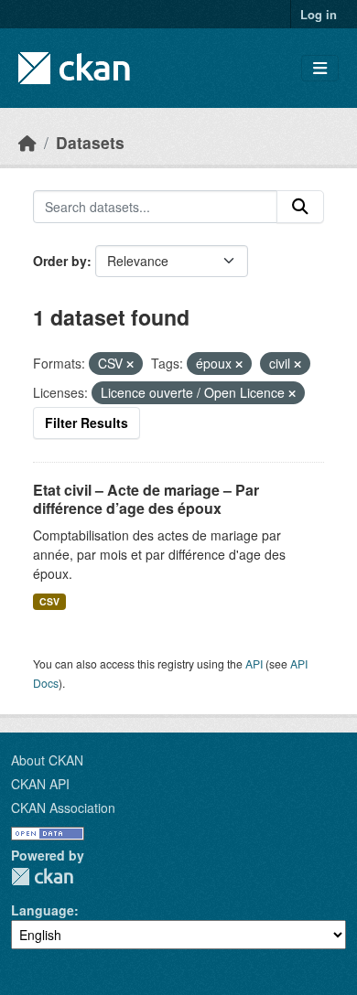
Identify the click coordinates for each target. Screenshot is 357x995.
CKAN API (40, 784)
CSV (49, 601)
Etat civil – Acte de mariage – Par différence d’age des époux (146, 499)
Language (42, 910)
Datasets (90, 142)
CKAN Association (63, 807)
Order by (60, 260)
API (254, 663)
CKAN (42, 876)
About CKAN (47, 760)
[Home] (27, 142)
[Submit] (300, 206)
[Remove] (130, 364)
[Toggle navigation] (320, 68)
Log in (318, 14)
